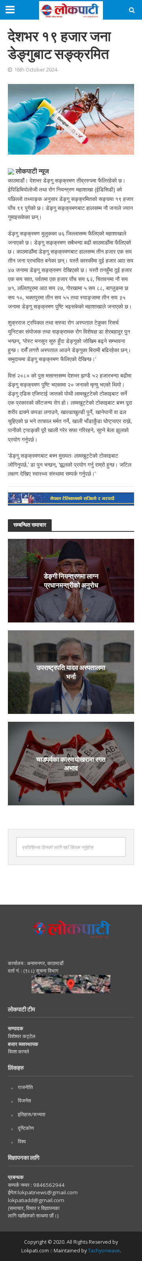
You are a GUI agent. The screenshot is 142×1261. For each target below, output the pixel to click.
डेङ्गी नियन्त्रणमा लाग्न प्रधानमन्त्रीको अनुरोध (71, 580)
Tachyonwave (104, 1250)
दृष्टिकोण (26, 1127)
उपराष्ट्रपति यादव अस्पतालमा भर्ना (71, 671)
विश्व (22, 1141)
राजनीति (25, 1087)
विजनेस (24, 1100)
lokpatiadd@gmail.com (36, 1200)
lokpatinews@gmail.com (48, 1192)
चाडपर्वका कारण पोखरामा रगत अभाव (71, 763)
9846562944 (48, 1184)
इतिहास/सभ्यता (31, 1114)
